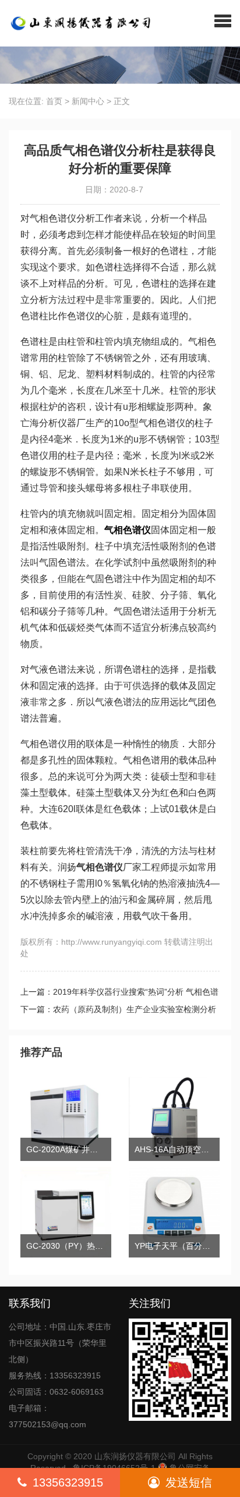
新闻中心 (88, 101)
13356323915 (68, 1482)
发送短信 (188, 1482)
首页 (54, 101)
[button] (222, 20)
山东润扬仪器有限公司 (135, 1456)
